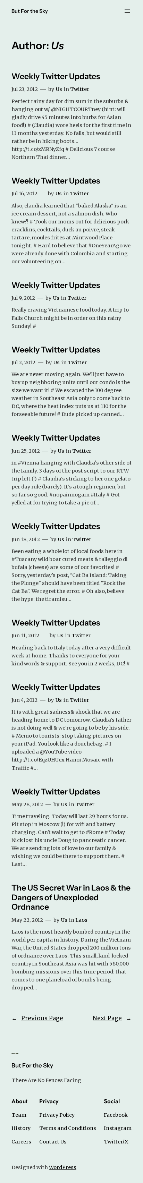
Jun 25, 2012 (25, 451)
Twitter (79, 89)
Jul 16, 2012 (24, 193)
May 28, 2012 (27, 804)
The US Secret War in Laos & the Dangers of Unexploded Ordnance (71, 897)
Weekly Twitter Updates (55, 76)
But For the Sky (29, 11)
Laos (81, 920)
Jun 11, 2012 (25, 635)
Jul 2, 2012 (23, 362)
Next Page (112, 1018)
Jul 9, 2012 (23, 298)
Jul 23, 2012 (24, 89)
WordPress (62, 1167)
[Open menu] (127, 11)
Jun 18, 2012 (25, 539)
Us (59, 89)
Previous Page (37, 1018)
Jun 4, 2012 (24, 700)
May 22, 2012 (27, 920)
